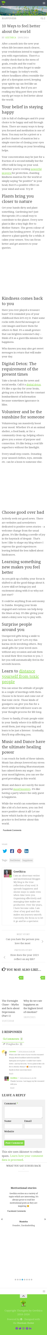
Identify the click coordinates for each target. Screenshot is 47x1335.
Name (7, 1121)
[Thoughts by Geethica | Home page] (4, 3)
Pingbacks (14, 1044)
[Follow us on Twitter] (20, 1328)
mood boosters (21, 789)
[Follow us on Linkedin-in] (30, 1328)
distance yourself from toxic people (20, 676)
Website (9, 1131)
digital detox (33, 384)
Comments (14, 1039)
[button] (15, 1279)
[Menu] (44, 3)
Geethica (10, 37)
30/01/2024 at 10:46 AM (26, 1051)
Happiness (9, 18)
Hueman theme (25, 1323)
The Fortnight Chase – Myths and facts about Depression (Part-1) (11, 1008)
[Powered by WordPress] (21, 1319)
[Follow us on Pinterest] (27, 1328)
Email (28, 1121)
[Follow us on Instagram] (23, 1328)
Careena (12, 1051)
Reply (11, 1073)
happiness (28, 860)
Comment (11, 1103)
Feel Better (15, 860)
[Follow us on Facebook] (17, 1328)
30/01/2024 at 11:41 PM (28, 1078)
